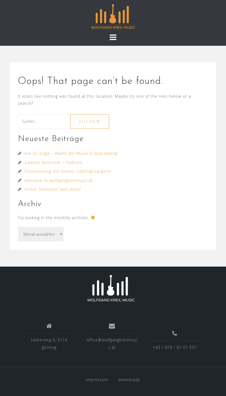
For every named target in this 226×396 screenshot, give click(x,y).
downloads (129, 379)
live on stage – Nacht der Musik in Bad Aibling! (71, 153)
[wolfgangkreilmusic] (111, 288)
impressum (97, 379)
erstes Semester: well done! (53, 189)
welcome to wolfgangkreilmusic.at (59, 180)
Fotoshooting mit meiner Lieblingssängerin (68, 171)
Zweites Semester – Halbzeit (54, 162)
